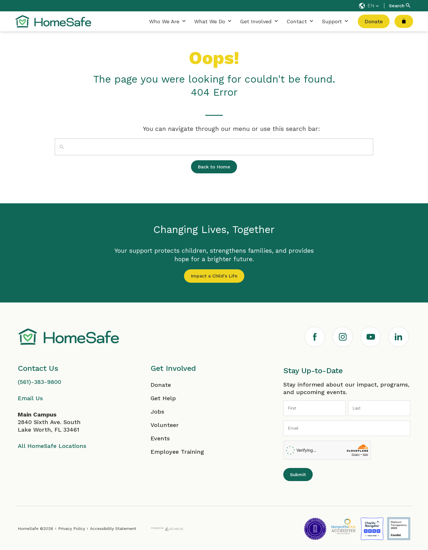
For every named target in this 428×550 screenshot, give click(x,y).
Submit (298, 474)
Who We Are (164, 21)
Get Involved (256, 21)
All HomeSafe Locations (52, 445)
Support (332, 21)
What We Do (209, 21)
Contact (296, 21)
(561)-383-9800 (39, 381)
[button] (369, 6)
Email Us (30, 398)
